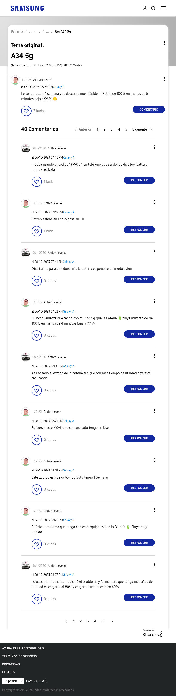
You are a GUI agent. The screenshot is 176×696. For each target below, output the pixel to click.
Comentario (149, 109)
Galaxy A (58, 87)
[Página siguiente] (111, 621)
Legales (8, 672)
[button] (157, 78)
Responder (139, 180)
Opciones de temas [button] (157, 42)
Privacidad (11, 664)
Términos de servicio (19, 656)
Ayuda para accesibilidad (23, 648)
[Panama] (27, 8)
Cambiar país (36, 681)
